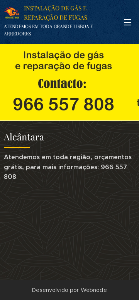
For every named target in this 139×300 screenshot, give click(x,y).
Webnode (94, 290)
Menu (127, 22)
